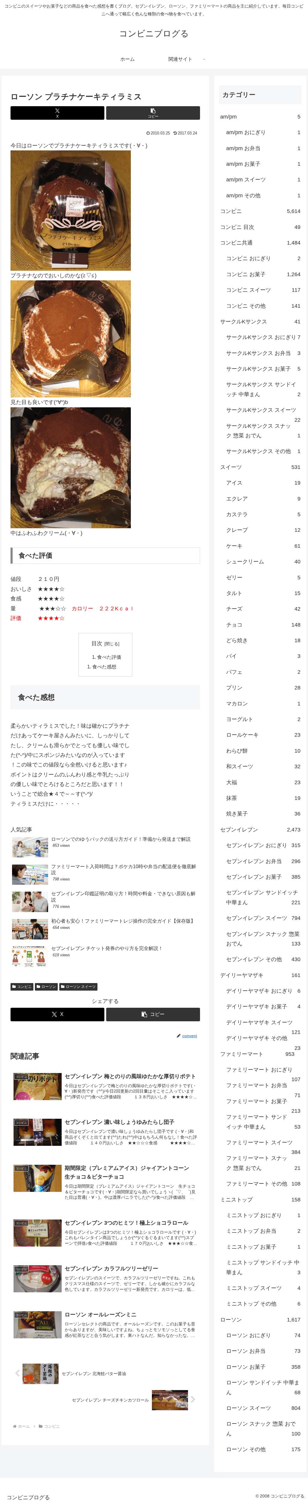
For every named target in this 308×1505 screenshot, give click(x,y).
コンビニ (24, 987)
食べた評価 (109, 657)
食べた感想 (104, 666)
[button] (153, 113)
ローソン (49, 987)
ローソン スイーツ (81, 987)
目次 (96, 643)
